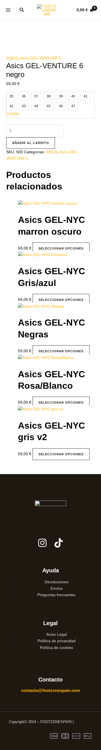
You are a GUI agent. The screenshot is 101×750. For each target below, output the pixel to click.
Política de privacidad (56, 641)
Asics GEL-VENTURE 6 (40, 58)
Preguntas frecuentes (56, 595)
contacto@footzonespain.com (50, 690)
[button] (21, 10)
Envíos (56, 588)
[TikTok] (58, 543)
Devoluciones (56, 582)
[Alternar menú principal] (8, 10)
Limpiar (13, 113)
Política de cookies (56, 647)
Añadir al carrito (30, 143)
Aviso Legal (56, 634)
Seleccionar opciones (61, 248)
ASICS (12, 58)
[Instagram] (42, 543)
